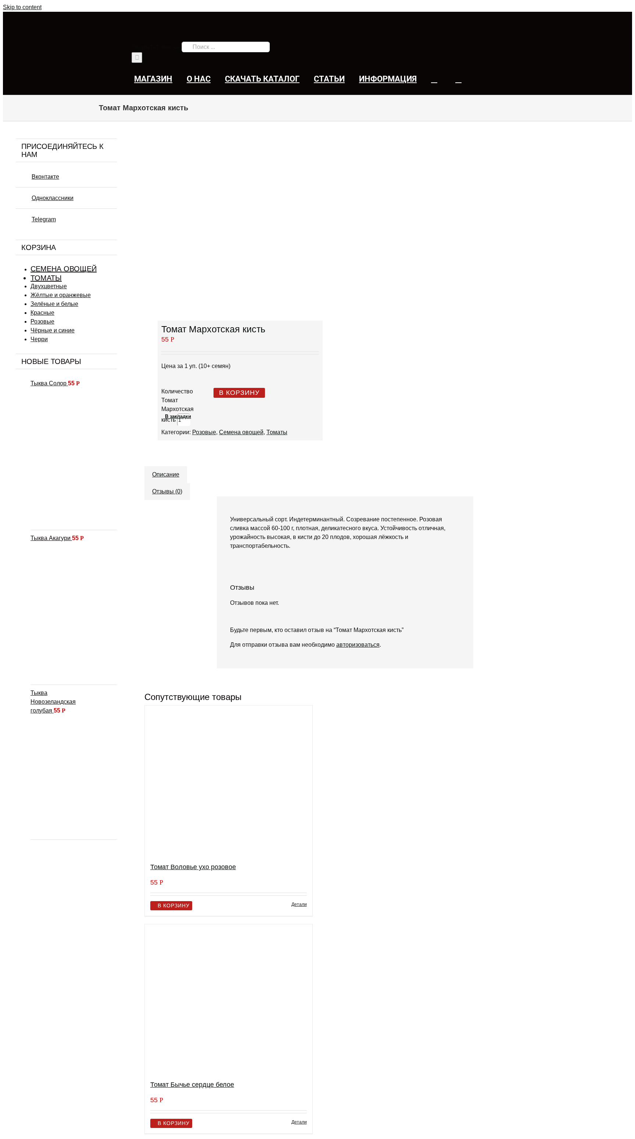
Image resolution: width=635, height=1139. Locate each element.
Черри (39, 339)
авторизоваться (358, 645)
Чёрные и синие (53, 330)
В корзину (239, 392)
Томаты (276, 432)
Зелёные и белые (54, 304)
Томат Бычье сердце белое (192, 1084)
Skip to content (22, 7)
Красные (42, 313)
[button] (458, 79)
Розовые (204, 432)
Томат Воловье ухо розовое (193, 867)
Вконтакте (45, 177)
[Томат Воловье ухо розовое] (228, 781)
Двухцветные (49, 286)
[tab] (165, 471)
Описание (165, 474)
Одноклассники (52, 198)
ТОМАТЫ (46, 278)
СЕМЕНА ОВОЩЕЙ (64, 269)
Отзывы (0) (167, 491)
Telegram (44, 219)
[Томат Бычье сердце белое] (228, 999)
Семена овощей (241, 432)
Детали (299, 904)
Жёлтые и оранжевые (61, 295)
